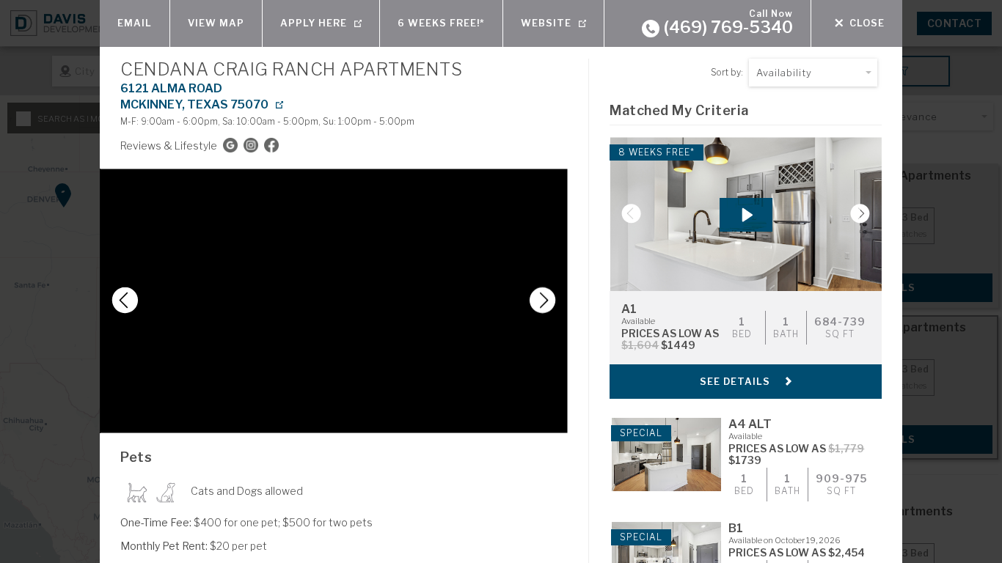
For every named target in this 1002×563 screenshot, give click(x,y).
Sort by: (727, 72)
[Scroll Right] (548, 301)
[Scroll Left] (119, 301)
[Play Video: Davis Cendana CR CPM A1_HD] (746, 215)
